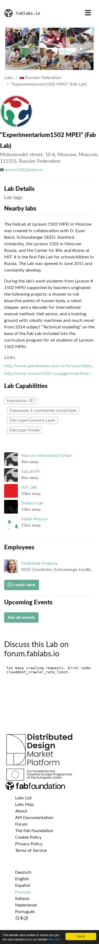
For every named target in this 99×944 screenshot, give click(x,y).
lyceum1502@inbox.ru (24, 170)
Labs (8, 77)
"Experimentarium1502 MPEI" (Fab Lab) (49, 84)
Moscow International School (46, 456)
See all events (21, 617)
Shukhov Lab (32, 503)
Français (23, 892)
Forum (21, 824)
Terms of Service (31, 850)
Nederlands (26, 905)
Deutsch (23, 872)
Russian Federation (43, 77)
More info (54, 939)
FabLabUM (30, 472)
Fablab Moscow (34, 519)
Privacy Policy (28, 844)
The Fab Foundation (34, 831)
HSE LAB (29, 487)
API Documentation (34, 817)
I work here (23, 585)
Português (25, 912)
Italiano (22, 898)
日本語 (21, 918)
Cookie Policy (28, 837)
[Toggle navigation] (88, 13)
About (21, 811)
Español (22, 885)
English (22, 879)
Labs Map (24, 804)
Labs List (23, 798)
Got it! (81, 936)
